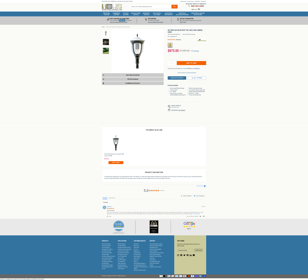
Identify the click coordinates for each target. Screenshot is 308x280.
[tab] (186, 195)
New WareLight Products (107, 266)
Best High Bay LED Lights (107, 265)
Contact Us (203, 1)
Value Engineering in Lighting (156, 243)
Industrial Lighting (106, 14)
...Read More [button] (196, 213)
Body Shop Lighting (122, 265)
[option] (119, 20)
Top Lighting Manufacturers (140, 265)
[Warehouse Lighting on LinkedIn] (191, 255)
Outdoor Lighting (125, 14)
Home (103, 26)
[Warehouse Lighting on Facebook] (181, 255)
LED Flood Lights (105, 254)
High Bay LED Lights (106, 243)
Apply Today (183, 22)
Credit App (152, 258)
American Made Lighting (155, 254)
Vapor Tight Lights (122, 263)
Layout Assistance (154, 251)
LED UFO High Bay (106, 247)
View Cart (136, 249)
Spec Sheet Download (132, 75)
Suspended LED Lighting (107, 249)
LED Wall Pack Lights (106, 251)
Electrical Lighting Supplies (155, 249)
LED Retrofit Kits (121, 261)
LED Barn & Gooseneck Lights (108, 256)
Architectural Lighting (135, 14)
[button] (109, 216)
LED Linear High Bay (106, 245)
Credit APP (197, 1)
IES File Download (133, 79)
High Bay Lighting (121, 243)
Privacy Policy (153, 259)
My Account (183, 1)
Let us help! (181, 110)
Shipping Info (136, 251)
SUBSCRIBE (198, 250)
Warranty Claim (137, 252)
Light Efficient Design (190, 34)
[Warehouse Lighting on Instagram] (178, 255)
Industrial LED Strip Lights (123, 251)
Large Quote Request (176, 78)
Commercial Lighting (116, 14)
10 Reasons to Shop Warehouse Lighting (141, 267)
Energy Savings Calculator (155, 266)
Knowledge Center (154, 247)
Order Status (136, 247)
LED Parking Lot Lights (122, 254)
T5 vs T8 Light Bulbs (122, 256)
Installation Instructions (133, 83)
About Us (136, 261)
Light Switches (121, 258)
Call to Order (197, 78)
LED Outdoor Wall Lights (107, 258)
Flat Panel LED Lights (106, 259)
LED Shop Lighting (122, 245)
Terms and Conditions (154, 263)
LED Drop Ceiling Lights (107, 252)
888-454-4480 (197, 6)
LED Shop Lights (105, 263)
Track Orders (190, 1)
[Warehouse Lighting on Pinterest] (187, 255)
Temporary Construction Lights (124, 249)
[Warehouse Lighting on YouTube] (194, 255)
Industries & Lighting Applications (198, 14)
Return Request (137, 256)
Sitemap (151, 265)
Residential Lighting (146, 14)
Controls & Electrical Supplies (182, 14)
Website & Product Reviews (156, 256)
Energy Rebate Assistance (139, 263)
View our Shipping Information (155, 22)
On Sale (103, 268)
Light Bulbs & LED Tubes (157, 14)
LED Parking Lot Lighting (107, 261)
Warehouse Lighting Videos (140, 270)
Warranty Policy (137, 254)
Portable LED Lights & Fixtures (124, 247)
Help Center (136, 243)
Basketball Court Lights (123, 266)
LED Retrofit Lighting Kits (169, 14)
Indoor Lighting (121, 268)
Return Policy (137, 258)
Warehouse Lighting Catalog (156, 245)
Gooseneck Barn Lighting (123, 252)
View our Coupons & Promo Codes (118, 22)
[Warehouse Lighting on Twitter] (184, 255)
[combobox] (150, 7)
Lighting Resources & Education (157, 252)
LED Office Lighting (122, 259)
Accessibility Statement (155, 261)
